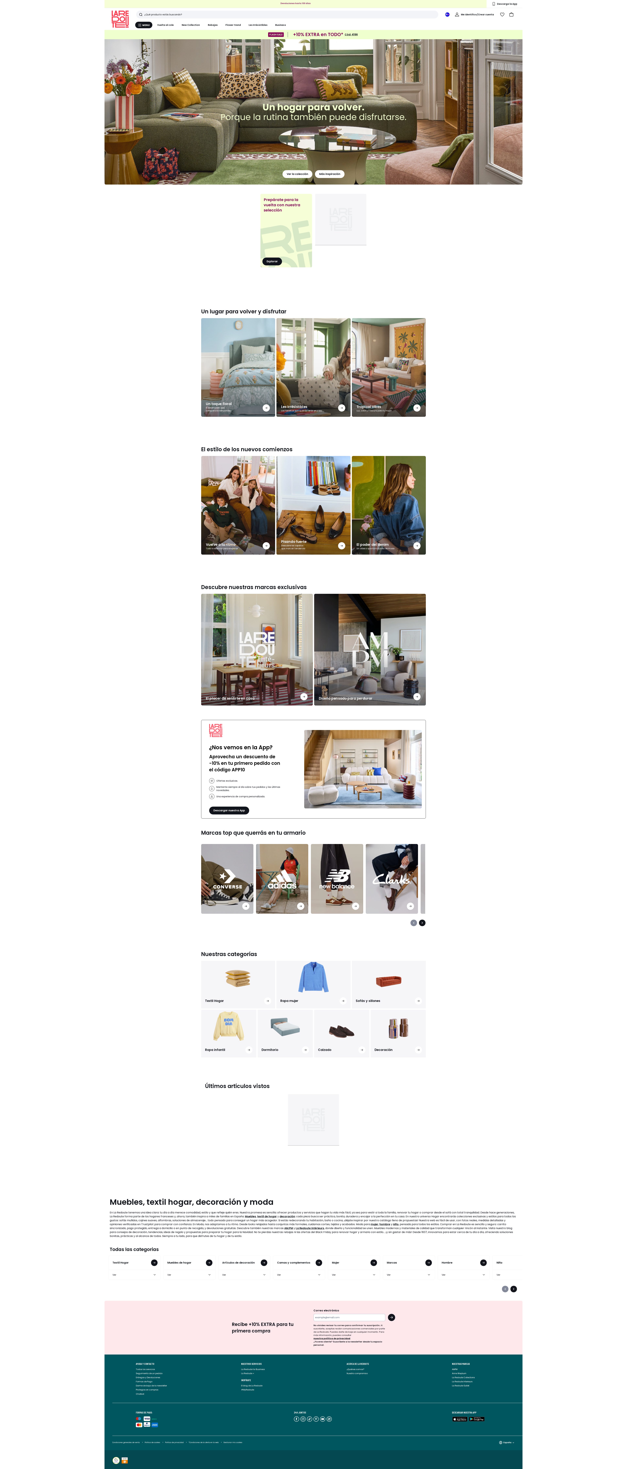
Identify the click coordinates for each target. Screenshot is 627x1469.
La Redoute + (247, 1373)
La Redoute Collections (463, 1377)
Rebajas (213, 25)
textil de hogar (267, 1216)
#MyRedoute (247, 1389)
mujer (374, 1224)
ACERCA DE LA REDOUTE (358, 1363)
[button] (511, 14)
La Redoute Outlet (460, 1385)
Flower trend (233, 25)
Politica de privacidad (174, 1442)
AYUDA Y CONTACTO (145, 1363)
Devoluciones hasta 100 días (296, 3)
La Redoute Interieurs (462, 1381)
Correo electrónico (326, 1310)
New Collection (191, 25)
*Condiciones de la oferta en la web (204, 1442)
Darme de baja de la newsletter (151, 1385)
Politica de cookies (152, 1442)
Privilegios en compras (147, 1389)
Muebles (250, 1216)
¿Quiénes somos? (355, 1369)
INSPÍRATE (246, 1380)
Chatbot (140, 1394)
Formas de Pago (144, 1381)
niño (396, 1224)
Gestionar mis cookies (233, 1442)
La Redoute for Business (253, 1369)
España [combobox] (507, 1442)
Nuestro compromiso (357, 1373)
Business (280, 25)
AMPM (455, 1369)
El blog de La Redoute (251, 1385)
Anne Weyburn (459, 1373)
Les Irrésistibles (258, 25)
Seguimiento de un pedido (149, 1373)
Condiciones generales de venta (126, 1442)
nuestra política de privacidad (332, 1338)
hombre (384, 1224)
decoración (287, 1216)
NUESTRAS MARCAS (461, 1363)
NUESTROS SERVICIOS (251, 1363)
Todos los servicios (145, 1369)
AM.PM (288, 1228)
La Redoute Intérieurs (310, 1228)
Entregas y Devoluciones (148, 1377)
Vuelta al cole (165, 25)
